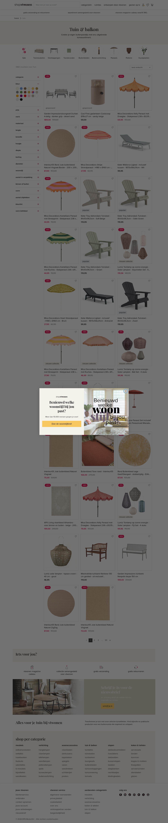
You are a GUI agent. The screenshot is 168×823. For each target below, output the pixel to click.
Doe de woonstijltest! (62, 424)
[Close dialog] (126, 391)
